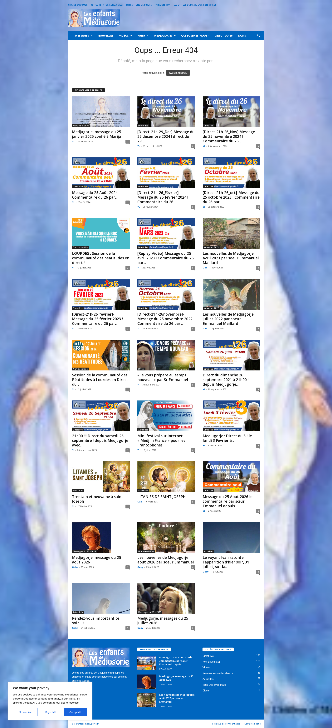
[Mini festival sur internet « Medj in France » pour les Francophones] (166, 415)
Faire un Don (162, 4)
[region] (50, 701)
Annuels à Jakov (81, 125)
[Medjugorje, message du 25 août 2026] (101, 537)
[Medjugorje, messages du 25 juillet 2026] (166, 598)
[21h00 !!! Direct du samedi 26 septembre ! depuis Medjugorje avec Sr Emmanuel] (101, 415)
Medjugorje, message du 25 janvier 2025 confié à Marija (96, 134)
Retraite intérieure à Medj (106, 4)
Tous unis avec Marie (214, 684)
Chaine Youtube (77, 4)
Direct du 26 (223, 35)
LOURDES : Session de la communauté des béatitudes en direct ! (100, 258)
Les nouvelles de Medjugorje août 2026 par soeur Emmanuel (165, 560)
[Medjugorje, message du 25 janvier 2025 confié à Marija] (101, 111)
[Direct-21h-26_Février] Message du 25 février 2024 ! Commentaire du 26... (162, 197)
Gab (205, 267)
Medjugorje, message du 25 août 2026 (96, 560)
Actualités (143, 429)
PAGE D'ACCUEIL (178, 73)
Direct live (143, 125)
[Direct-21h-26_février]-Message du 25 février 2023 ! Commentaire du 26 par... (97, 319)
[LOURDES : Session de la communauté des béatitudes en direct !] (101, 233)
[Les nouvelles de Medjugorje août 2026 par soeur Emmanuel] (166, 537)
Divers (141, 369)
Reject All (50, 712)
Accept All (75, 712)
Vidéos (124, 35)
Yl (204, 206)
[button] (258, 35)
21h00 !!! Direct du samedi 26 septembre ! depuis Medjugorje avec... (100, 440)
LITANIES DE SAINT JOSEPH (161, 496)
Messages (82, 35)
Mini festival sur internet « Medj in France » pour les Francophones (161, 440)
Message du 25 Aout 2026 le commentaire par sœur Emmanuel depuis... (227, 501)
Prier (141, 35)
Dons (242, 35)
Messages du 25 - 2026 (84, 551)
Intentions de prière (139, 4)
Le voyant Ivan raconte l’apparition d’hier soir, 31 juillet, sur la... (226, 562)
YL (73, 141)
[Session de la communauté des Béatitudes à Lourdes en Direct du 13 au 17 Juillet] (101, 355)
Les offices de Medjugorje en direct (194, 4)
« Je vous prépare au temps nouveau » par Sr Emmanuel (162, 377)
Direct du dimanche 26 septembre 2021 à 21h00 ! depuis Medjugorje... (226, 380)
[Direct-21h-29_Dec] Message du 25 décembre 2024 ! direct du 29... (166, 136)
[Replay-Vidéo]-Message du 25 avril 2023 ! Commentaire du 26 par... (165, 258)
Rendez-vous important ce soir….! (95, 620)
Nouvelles (105, 35)
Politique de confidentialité (226, 723)
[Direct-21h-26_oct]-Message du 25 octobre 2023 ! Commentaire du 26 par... (231, 197)
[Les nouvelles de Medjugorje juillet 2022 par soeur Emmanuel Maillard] (231, 294)
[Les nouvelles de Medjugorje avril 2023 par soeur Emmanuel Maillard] (231, 233)
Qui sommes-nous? (195, 35)
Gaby (75, 567)
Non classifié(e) (80, 247)
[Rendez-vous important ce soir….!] (101, 598)
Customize (25, 712)
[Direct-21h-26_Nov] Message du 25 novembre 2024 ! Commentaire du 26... (229, 136)
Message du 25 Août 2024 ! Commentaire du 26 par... (96, 195)
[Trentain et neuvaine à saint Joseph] (101, 476)
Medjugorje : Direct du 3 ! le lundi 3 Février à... (227, 438)
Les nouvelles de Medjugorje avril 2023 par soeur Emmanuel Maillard (231, 258)
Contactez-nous (252, 723)
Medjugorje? (163, 35)
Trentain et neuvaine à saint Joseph (97, 499)
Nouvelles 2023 (211, 247)
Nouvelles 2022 (211, 308)
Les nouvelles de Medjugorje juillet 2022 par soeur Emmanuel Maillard (228, 319)
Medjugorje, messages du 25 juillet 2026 (162, 620)
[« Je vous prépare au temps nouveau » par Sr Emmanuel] (166, 355)
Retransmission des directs (218, 673)
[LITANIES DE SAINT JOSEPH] (166, 476)
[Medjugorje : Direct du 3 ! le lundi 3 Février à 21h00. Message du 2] (231, 415)
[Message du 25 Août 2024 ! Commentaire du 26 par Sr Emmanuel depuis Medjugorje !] (101, 172)
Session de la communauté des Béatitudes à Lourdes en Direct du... (100, 380)
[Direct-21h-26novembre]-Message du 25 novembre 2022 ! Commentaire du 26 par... (165, 319)
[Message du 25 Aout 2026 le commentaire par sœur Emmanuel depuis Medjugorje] (231, 476)
